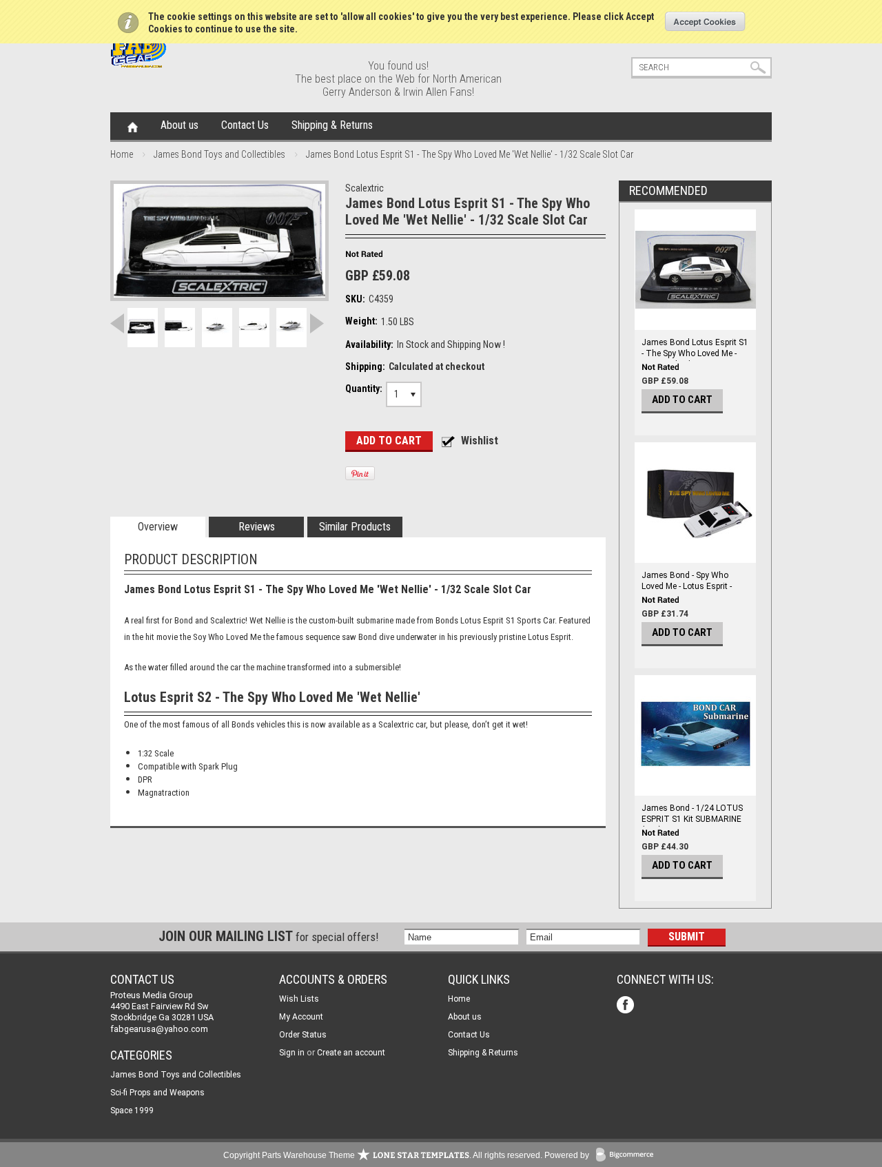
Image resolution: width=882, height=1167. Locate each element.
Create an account (351, 1052)
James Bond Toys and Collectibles (219, 154)
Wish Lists (299, 999)
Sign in (292, 1052)
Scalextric (364, 188)
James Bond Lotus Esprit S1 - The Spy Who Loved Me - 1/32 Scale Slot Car (695, 353)
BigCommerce (627, 1156)
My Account (301, 1017)
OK (705, 21)
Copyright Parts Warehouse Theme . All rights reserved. (382, 1155)
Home (132, 126)
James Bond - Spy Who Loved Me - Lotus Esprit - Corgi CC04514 (687, 586)
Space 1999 (132, 1110)
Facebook (627, 1006)
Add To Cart (682, 399)
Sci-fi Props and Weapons (157, 1092)
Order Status (303, 1035)
